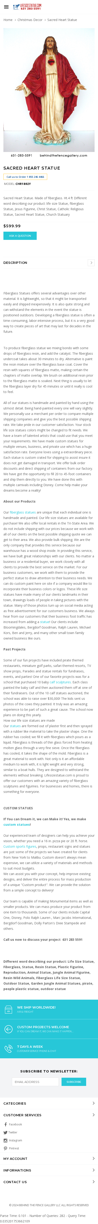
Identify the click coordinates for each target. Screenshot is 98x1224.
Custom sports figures (19, 846)
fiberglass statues (23, 512)
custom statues (16, 824)
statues (16, 726)
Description (15, 263)
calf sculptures (60, 682)
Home (8, 20)
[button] (90, 30)
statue (44, 622)
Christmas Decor (30, 20)
